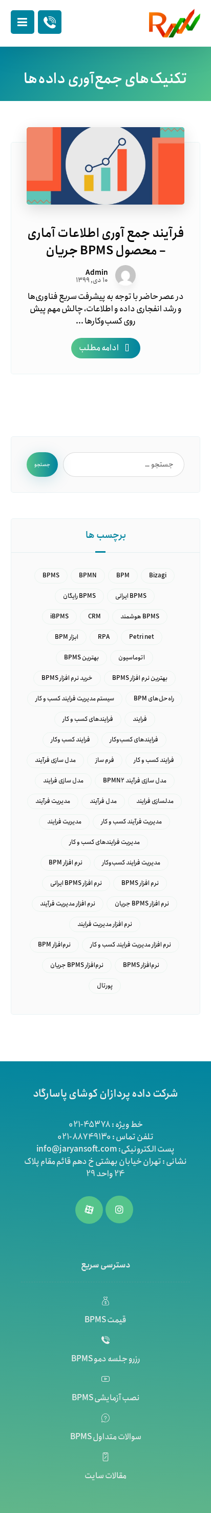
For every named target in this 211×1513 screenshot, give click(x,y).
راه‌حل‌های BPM (154, 698)
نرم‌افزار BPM (54, 945)
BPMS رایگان (79, 596)
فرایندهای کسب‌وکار (134, 739)
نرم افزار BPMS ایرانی (76, 883)
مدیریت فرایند (64, 821)
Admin (97, 273)
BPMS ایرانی (130, 596)
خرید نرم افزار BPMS (67, 678)
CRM (94, 616)
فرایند (140, 719)
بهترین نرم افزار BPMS (139, 678)
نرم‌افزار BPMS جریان (76, 965)
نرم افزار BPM (65, 863)
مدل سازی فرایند (63, 780)
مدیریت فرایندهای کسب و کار (104, 842)
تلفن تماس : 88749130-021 (105, 1137)
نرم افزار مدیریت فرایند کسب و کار (130, 945)
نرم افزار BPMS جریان (142, 904)
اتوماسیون (131, 657)
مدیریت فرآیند (52, 801)
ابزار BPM (66, 637)
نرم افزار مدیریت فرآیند (67, 904)
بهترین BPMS (81, 657)
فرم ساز (104, 760)
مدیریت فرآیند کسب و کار (131, 821)
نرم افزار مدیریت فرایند (104, 924)
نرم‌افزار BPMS (141, 965)
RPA (104, 637)
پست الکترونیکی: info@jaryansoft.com (105, 1149)
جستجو (42, 464)
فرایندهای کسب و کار (87, 719)
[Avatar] (125, 275)
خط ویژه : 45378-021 (106, 1124)
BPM (123, 575)
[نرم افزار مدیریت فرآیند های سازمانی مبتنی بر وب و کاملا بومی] (174, 23)
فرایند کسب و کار (154, 760)
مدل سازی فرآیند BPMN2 (134, 780)
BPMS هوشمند (139, 616)
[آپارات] (89, 1210)
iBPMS (59, 616)
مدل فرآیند (103, 801)
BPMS (51, 575)
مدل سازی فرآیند (55, 760)
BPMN (88, 575)
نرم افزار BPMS (140, 883)
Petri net (141, 637)
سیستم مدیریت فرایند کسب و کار (74, 698)
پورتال (105, 986)
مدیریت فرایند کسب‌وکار (131, 863)
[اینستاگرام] (119, 1209)
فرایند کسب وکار (70, 739)
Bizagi (157, 575)
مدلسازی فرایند (155, 801)
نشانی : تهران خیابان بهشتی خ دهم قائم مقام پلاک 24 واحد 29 (105, 1167)
